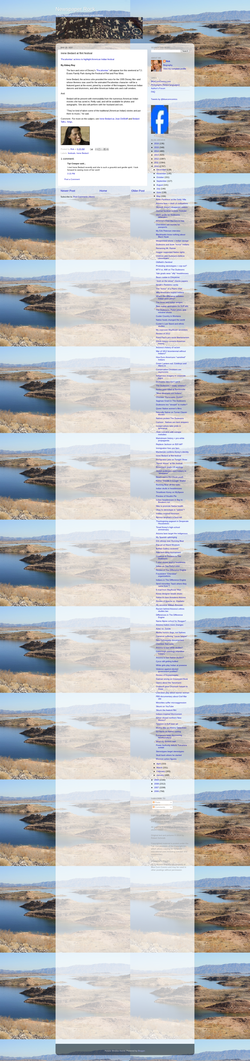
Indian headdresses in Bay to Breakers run (169, 501)
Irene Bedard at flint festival (168, 456)
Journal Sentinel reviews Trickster (171, 211)
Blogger (141, 1051)
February (161, 771)
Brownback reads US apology (169, 467)
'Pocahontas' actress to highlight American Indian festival (87, 59)
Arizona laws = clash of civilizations (172, 203)
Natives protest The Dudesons (170, 418)
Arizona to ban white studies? (169, 648)
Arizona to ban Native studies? (170, 658)
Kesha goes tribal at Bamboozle (170, 389)
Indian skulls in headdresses (169, 488)
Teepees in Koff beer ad (167, 724)
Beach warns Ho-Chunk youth (169, 477)
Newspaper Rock (75, 9)
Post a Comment (72, 179)
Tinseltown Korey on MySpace (170, 492)
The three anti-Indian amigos (169, 302)
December (162, 170)
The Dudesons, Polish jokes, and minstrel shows (171, 311)
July (159, 189)
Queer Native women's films (169, 408)
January (160, 775)
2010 (156, 166)
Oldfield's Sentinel (164, 262)
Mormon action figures (166, 759)
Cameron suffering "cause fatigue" (171, 636)
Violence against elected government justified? (167, 670)
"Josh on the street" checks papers (172, 281)
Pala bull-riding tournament (168, 552)
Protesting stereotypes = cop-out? (171, 266)
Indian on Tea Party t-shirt (168, 566)
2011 (156, 163)
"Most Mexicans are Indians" (169, 393)
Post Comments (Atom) (84, 197)
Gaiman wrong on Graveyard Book (172, 679)
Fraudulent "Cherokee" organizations (166, 575)
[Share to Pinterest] (107, 149)
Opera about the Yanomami (168, 683)
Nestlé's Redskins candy (167, 285)
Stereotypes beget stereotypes (170, 751)
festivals (71, 153)
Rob (72, 149)
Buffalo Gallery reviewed (167, 549)
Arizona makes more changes (169, 625)
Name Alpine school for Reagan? (171, 621)
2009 (156, 780)
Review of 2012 (163, 334)
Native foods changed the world (170, 320)
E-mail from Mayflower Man (168, 590)
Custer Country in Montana (168, 316)
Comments (160, 807)
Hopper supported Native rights (170, 252)
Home (103, 190)
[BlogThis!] (99, 149)
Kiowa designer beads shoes (169, 594)
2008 (156, 784)
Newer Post (68, 190)
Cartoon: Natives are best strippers (172, 422)
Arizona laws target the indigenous (172, 533)
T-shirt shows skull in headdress (170, 562)
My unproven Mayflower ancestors (172, 330)
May (159, 196)
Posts (157, 802)
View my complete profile (174, 69)
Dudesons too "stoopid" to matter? (171, 405)
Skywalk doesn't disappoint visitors (172, 207)
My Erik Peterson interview (168, 231)
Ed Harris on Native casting (168, 731)
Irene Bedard (83, 153)
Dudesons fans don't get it (168, 382)
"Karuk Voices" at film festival (169, 463)
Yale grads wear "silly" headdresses (172, 273)
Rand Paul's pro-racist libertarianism (172, 337)
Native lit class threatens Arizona (171, 597)
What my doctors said (166, 741)
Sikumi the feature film (166, 710)
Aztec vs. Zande (163, 629)
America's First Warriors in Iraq (170, 221)
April (159, 764)
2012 (156, 159)
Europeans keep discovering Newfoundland (169, 736)
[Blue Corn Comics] (159, 133)
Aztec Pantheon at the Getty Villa (171, 199)
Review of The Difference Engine (171, 570)
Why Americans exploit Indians (170, 292)
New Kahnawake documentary (170, 640)
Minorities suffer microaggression (171, 703)
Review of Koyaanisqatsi (167, 675)
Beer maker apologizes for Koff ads (172, 306)
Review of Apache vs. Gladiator (170, 601)
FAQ (153, 92)
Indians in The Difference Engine (171, 580)
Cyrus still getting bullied (167, 661)
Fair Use (155, 846)
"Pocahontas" (102, 70)
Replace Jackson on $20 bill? (169, 444)
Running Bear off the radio (168, 485)
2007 (156, 787)
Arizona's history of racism (168, 347)
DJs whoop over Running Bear (170, 541)
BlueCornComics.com (161, 81)
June (159, 192)
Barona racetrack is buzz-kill (169, 517)
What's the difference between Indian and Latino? (170, 297)
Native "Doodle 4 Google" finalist (171, 481)
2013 (156, 155)
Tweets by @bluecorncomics (164, 99)
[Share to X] (102, 149)
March (160, 768)
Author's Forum (158, 88)
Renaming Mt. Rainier (166, 248)
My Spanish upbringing (166, 537)
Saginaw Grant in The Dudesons (171, 401)
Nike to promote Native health (169, 506)
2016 (156, 143)
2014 (156, 151)
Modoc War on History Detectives (171, 728)
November (162, 173)
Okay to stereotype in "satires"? (170, 510)
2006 (156, 791)
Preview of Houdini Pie (166, 496)
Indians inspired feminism (167, 514)
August (160, 185)
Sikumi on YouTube (165, 706)
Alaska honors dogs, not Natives (170, 632)
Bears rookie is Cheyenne (168, 277)
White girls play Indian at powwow (171, 665)
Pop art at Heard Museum (168, 545)
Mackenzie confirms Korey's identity (172, 452)
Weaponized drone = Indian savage (172, 241)
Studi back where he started (169, 755)
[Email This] (96, 149)
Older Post (138, 190)
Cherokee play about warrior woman (172, 693)
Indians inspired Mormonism (169, 714)
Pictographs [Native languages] (165, 85)
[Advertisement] (169, 894)
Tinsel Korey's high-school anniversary (168, 528)
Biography (167, 65)
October (160, 177)
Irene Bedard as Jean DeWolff (114, 119)
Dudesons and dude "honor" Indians (172, 244)
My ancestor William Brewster (169, 605)
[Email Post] (91, 149)
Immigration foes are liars (167, 448)
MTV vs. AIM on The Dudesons (170, 270)
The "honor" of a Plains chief (169, 289)
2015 (156, 147)
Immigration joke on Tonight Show (171, 460)
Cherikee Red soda (165, 644)
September (162, 181)
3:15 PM (71, 174)
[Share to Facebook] (104, 149)
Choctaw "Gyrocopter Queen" (169, 397)
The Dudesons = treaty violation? (171, 386)
